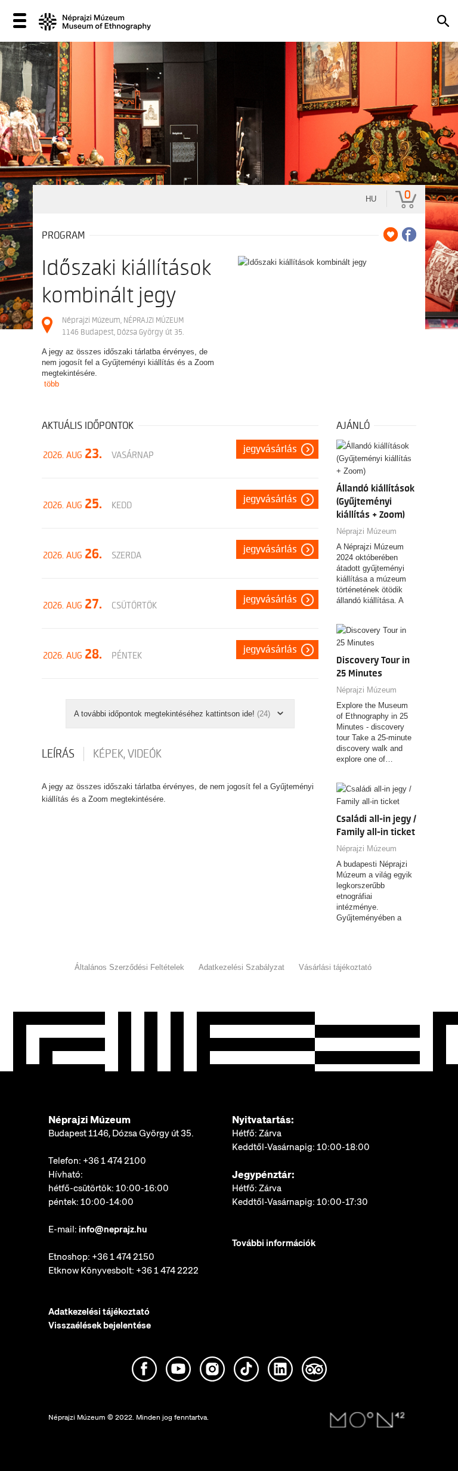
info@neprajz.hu (113, 1229)
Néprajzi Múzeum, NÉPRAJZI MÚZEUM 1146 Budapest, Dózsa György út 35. (123, 326)
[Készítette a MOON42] (367, 1420)
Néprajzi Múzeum (366, 531)
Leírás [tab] (58, 754)
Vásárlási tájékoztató (335, 967)
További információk (273, 1243)
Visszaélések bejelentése (99, 1325)
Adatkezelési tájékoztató (99, 1312)
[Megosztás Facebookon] (409, 234)
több (51, 383)
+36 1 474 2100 (114, 1161)
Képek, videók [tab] (127, 754)
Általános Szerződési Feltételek (129, 967)
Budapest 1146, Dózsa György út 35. (121, 1133)
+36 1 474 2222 (167, 1271)
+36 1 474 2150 (123, 1257)
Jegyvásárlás (270, 449)
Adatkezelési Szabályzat (241, 967)
